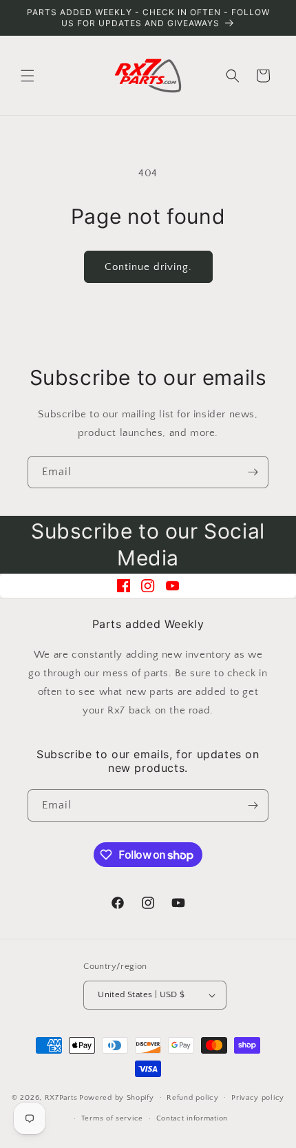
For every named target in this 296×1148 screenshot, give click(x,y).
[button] (27, 76)
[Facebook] (123, 585)
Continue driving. (148, 267)
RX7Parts (61, 1097)
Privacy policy (257, 1098)
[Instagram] (147, 585)
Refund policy (192, 1098)
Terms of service (112, 1118)
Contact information (192, 1118)
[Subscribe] (252, 472)
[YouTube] (172, 585)
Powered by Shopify (116, 1097)
